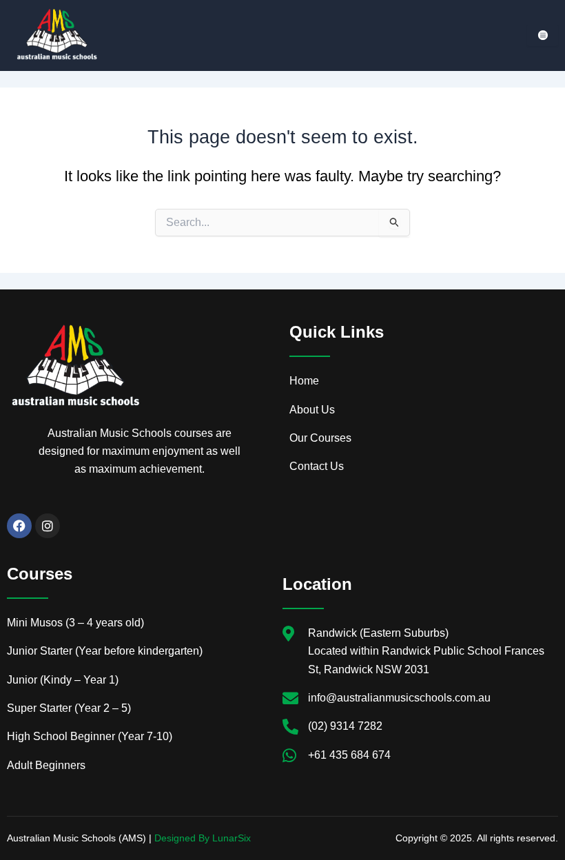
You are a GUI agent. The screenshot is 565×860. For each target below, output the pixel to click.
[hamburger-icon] (542, 35)
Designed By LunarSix (202, 837)
